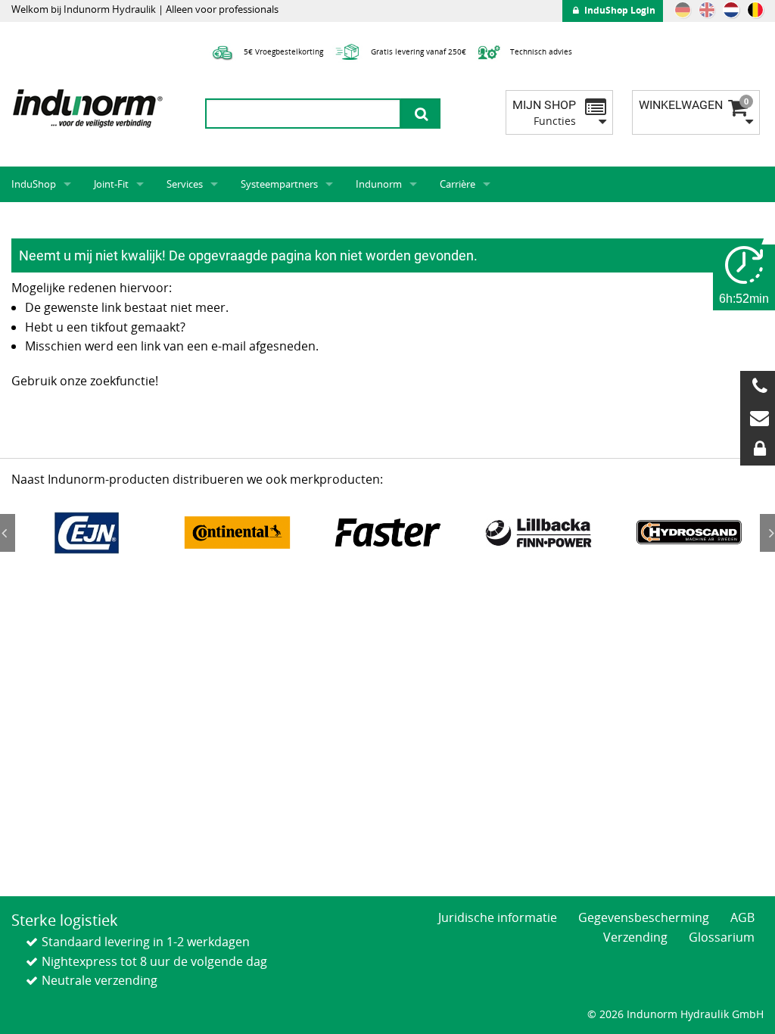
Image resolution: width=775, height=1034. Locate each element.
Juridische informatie (497, 917)
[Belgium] (755, 10)
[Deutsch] (682, 10)
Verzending (635, 937)
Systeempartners (279, 184)
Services (185, 184)
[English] (707, 10)
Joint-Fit (111, 184)
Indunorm (379, 184)
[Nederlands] (731, 10)
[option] (86, 533)
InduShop (33, 184)
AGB (742, 917)
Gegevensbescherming (643, 917)
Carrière (457, 184)
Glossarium (722, 937)
